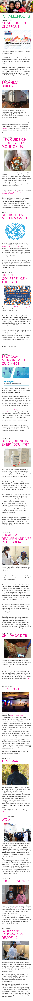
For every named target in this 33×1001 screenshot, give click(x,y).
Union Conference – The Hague (14, 279)
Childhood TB (14, 635)
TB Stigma (10, 761)
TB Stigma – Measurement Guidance (14, 360)
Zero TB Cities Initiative (16, 715)
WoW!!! (8, 819)
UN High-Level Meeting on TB (14, 216)
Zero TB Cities (13, 688)
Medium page (18, 908)
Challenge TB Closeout (14, 25)
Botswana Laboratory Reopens (13, 934)
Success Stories (16, 881)
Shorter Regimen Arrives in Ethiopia (16, 539)
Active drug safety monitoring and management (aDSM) (12, 192)
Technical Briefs (11, 84)
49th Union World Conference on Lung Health (17, 307)
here (29, 678)
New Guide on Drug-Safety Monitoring (14, 143)
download (5, 128)
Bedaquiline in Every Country (15, 443)
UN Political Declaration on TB (10, 247)
